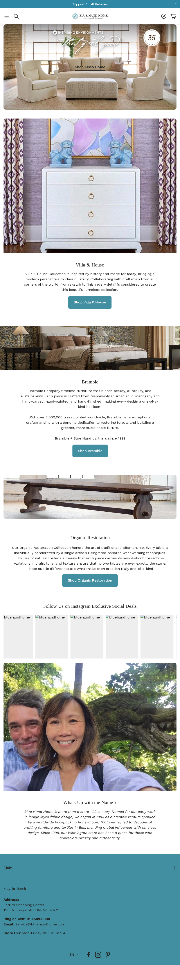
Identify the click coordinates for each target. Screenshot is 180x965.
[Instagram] (98, 955)
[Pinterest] (108, 955)
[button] (7, 16)
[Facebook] (88, 955)
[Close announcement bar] (175, 3)
